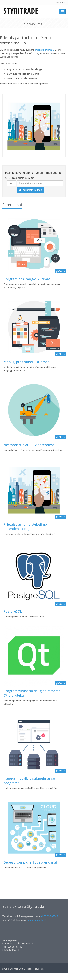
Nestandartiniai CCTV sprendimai (29, 445)
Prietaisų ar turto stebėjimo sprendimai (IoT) (25, 526)
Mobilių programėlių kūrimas (26, 362)
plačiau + (60, 271)
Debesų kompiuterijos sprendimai (30, 862)
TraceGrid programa (44, 49)
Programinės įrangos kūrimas (27, 279)
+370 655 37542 (49, 916)
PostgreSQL (13, 611)
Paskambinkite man (31, 189)
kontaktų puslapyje (37, 920)
